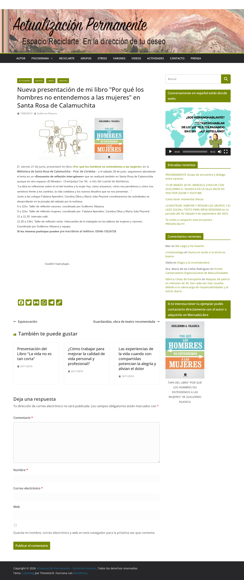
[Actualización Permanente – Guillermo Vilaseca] (122, 12)
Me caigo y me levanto (189, 246)
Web (16, 507)
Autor (20, 58)
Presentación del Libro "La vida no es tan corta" (34, 353)
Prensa (196, 58)
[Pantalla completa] (226, 152)
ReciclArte (67, 58)
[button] (51, 58)
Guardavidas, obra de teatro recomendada (124, 321)
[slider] (195, 152)
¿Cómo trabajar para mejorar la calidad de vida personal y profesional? (86, 356)
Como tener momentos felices (184, 199)
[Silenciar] (220, 152)
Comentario (23, 418)
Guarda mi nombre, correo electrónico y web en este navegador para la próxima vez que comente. (84, 533)
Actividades (155, 58)
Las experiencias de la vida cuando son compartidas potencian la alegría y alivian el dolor (137, 358)
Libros (51, 80)
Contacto (177, 58)
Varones (119, 58)
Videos (136, 58)
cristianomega (174, 252)
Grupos (86, 58)
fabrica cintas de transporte (183, 279)
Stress (102, 58)
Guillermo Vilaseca (47, 113)
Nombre (20, 470)
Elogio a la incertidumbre (193, 262)
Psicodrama (40, 58)
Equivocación (27, 321)
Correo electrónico (28, 488)
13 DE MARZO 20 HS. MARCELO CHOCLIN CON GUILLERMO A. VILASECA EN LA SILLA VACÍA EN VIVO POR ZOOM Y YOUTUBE (195, 189)
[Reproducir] (170, 152)
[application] (198, 130)
